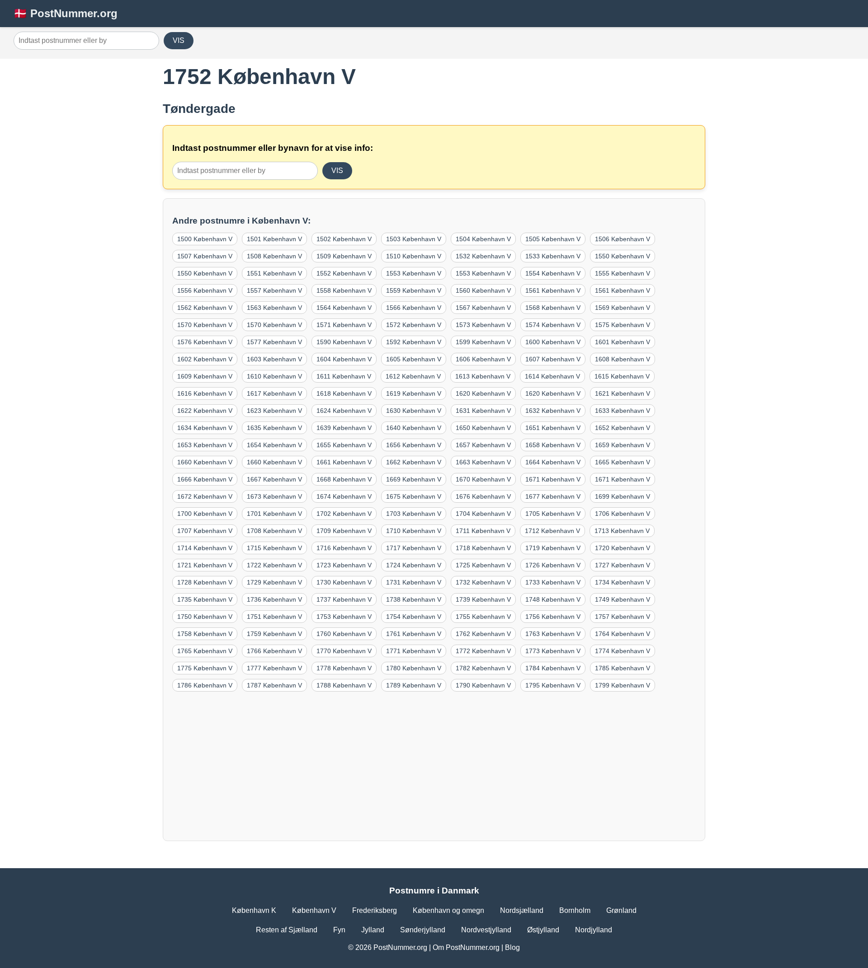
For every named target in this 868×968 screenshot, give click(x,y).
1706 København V (622, 513)
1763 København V (552, 633)
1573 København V (483, 324)
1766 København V (274, 651)
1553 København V (413, 273)
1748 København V (552, 599)
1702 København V (344, 513)
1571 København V (344, 324)
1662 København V (413, 462)
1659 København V (622, 445)
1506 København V (622, 239)
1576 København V (204, 342)
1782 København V (483, 668)
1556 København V (204, 290)
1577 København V (274, 342)
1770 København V (344, 651)
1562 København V (204, 307)
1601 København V (622, 342)
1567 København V (483, 307)
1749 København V (622, 599)
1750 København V (204, 616)
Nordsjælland (521, 910)
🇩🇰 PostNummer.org (66, 13)
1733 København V (552, 582)
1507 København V (204, 256)
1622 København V (204, 410)
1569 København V (622, 307)
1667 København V (274, 479)
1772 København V (483, 651)
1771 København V (413, 651)
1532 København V (483, 256)
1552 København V (344, 273)
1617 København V (274, 393)
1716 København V (344, 548)
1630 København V (413, 410)
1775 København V (204, 668)
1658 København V (552, 445)
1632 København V (552, 410)
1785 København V (622, 668)
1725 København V (483, 565)
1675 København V (413, 496)
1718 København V (483, 548)
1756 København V (552, 616)
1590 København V (344, 342)
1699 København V (622, 496)
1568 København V (552, 307)
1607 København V (552, 359)
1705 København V (552, 513)
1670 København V (483, 479)
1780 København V (413, 668)
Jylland (372, 930)
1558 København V (344, 290)
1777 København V (274, 668)
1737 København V (344, 599)
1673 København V (274, 496)
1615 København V (622, 376)
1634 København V (204, 427)
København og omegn (448, 910)
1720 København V (622, 548)
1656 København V (413, 445)
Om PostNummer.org (466, 947)
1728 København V (204, 582)
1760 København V (344, 633)
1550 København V (622, 256)
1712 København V (552, 530)
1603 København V (274, 359)
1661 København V (344, 462)
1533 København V (552, 256)
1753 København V (344, 616)
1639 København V (344, 427)
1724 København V (413, 565)
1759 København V (274, 633)
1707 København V (204, 530)
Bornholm (574, 910)
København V (314, 910)
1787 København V (274, 685)
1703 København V (413, 513)
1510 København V (413, 256)
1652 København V (622, 427)
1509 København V (344, 256)
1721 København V (204, 565)
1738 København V (413, 599)
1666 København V (204, 479)
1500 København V (204, 239)
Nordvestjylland (486, 930)
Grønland (621, 910)
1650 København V (483, 427)
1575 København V (622, 324)
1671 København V (552, 479)
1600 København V (552, 342)
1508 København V (274, 256)
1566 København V (413, 307)
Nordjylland (593, 930)
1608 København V (622, 359)
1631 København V (483, 410)
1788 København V (344, 685)
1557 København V (274, 290)
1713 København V (622, 530)
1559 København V (413, 290)
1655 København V (344, 445)
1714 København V (204, 548)
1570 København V (204, 324)
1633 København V (622, 410)
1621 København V (622, 393)
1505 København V (552, 239)
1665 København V (622, 462)
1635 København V (274, 427)
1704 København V (483, 513)
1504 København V (483, 239)
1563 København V (274, 307)
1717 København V (413, 548)
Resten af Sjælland (286, 930)
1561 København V (552, 290)
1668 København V (344, 479)
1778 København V (344, 668)
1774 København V (622, 651)
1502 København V (344, 239)
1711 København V (483, 530)
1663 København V (483, 462)
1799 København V (622, 685)
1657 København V (483, 445)
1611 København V (343, 376)
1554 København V (552, 273)
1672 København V (204, 496)
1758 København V (204, 633)
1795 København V (552, 685)
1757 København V (622, 616)
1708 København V (274, 530)
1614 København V (552, 376)
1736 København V (274, 599)
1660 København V (204, 462)
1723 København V (344, 565)
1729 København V (274, 582)
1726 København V (552, 565)
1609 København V (204, 376)
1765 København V (204, 651)
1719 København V (552, 548)
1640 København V (413, 427)
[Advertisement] (434, 764)
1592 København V (413, 342)
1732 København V (483, 582)
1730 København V (344, 582)
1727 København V (622, 565)
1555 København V (622, 273)
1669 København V (413, 479)
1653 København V (204, 445)
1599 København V (483, 342)
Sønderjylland (422, 930)
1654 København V (274, 445)
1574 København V (552, 324)
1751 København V (274, 616)
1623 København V (274, 410)
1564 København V (344, 307)
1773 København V (552, 651)
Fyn (339, 930)
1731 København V (413, 582)
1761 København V (413, 633)
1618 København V (344, 393)
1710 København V (413, 530)
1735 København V (204, 599)
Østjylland (543, 930)
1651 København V (552, 427)
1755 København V (483, 616)
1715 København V (274, 548)
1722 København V (274, 565)
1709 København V (344, 530)
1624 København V (344, 410)
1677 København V (552, 496)
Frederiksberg (374, 910)
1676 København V (483, 496)
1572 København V (413, 324)
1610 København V (274, 376)
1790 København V (483, 685)
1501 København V (274, 239)
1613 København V (482, 376)
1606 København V (483, 359)
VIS (178, 40)
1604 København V (344, 359)
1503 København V (413, 239)
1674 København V (344, 496)
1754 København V (413, 616)
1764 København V (622, 633)
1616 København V (204, 393)
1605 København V (413, 359)
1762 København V (483, 633)
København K (254, 910)
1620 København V (483, 393)
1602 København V (204, 359)
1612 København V (413, 376)
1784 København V (552, 668)
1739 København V (483, 599)
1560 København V (483, 290)
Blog (512, 947)
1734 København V (622, 582)
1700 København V (204, 513)
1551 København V (274, 273)
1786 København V (204, 685)
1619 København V (413, 393)
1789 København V (413, 685)
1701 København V (274, 513)
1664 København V (552, 462)
